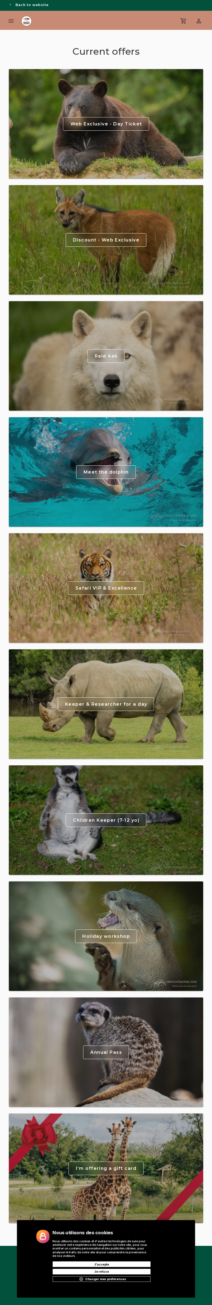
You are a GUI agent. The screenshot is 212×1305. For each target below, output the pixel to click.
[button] (198, 21)
